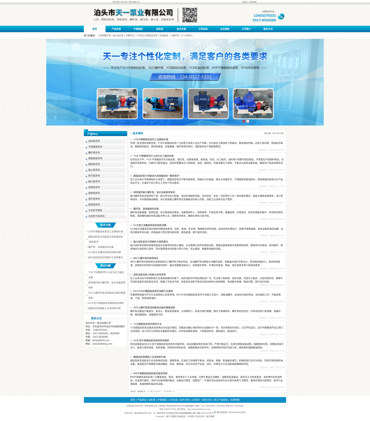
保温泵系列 (94, 187)
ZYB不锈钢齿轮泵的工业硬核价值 (150, 139)
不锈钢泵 (138, 29)
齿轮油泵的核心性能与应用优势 (149, 274)
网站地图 (253, 2)
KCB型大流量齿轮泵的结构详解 (149, 225)
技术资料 (280, 133)
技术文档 (181, 29)
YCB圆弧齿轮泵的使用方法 (147, 324)
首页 (94, 29)
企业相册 (224, 29)
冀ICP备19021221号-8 (203, 413)
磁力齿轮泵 (118, 35)
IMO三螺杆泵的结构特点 (145, 258)
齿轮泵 (159, 29)
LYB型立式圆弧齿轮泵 (147, 35)
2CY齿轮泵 (186, 35)
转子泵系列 (94, 175)
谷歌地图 (234, 400)
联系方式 (268, 29)
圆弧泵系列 (94, 164)
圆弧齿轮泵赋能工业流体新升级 (149, 357)
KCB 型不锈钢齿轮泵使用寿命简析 (151, 340)
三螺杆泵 (174, 35)
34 (165, 391)
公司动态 (203, 29)
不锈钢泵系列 (95, 147)
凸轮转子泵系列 (96, 216)
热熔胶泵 (164, 35)
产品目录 (116, 29)
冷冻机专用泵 (95, 210)
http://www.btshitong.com (198, 409)
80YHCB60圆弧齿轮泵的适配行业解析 (153, 291)
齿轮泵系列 (94, 141)
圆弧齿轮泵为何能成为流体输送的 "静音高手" (156, 176)
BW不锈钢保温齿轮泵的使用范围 (150, 373)
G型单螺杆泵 (104, 35)
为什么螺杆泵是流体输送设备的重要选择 (154, 307)
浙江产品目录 (221, 400)
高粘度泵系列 (95, 158)
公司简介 (246, 29)
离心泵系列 (94, 170)
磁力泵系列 (94, 181)
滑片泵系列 (94, 199)
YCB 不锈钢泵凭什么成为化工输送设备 (153, 156)
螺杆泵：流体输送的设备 (146, 209)
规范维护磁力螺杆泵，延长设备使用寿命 (154, 192)
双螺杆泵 (130, 35)
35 (168, 391)
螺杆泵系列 (94, 152)
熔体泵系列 (94, 193)
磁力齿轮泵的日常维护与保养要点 (150, 241)
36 (171, 391)
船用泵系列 (94, 204)
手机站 (244, 2)
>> (174, 391)
